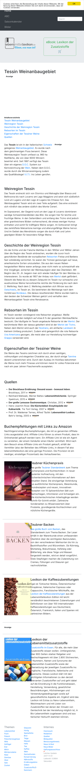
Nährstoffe (28, 759)
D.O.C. (25, 164)
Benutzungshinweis (51, 741)
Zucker (7, 765)
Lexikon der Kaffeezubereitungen (48, 593)
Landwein (68, 328)
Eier (5, 747)
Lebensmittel (9, 731)
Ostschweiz (10, 289)
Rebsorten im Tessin (14, 130)
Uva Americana (12, 334)
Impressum (48, 731)
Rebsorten (52, 256)
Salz (6, 763)
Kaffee (26, 749)
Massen (27, 741)
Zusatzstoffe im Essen (42, 647)
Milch (6, 749)
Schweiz (47, 144)
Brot (25, 736)
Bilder (7, 27)
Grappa (8, 338)
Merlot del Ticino (66, 324)
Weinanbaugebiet (25, 148)
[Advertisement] (43, 93)
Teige (26, 738)
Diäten (26, 765)
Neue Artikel (49, 744)
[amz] (32, 392)
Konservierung (30, 757)
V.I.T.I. (27, 174)
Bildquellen (48, 739)
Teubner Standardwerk (53, 467)
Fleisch (7, 736)
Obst (6, 760)
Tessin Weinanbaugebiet (17, 120)
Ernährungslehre (30, 762)
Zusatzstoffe (29, 767)
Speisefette (28, 733)
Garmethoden (29, 754)
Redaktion (48, 734)
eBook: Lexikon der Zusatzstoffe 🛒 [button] (60, 46)
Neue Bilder (48, 747)
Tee (25, 746)
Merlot (57, 276)
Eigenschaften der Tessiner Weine (21, 133)
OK (74, 3)
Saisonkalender (13, 21)
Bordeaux (21, 293)
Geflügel (7, 744)
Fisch (6, 734)
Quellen (8, 137)
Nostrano (43, 328)
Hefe (26, 744)
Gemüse (7, 757)
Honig (26, 730)
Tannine (72, 356)
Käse (6, 755)
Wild (6, 741)
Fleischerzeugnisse (12, 739)
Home (12, 10)
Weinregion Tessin (13, 124)
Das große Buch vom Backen (45, 529)
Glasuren (27, 728)
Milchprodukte (10, 752)
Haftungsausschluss (52, 749)
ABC (6, 16)
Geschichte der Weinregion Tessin (22, 127)
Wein (27, 168)
